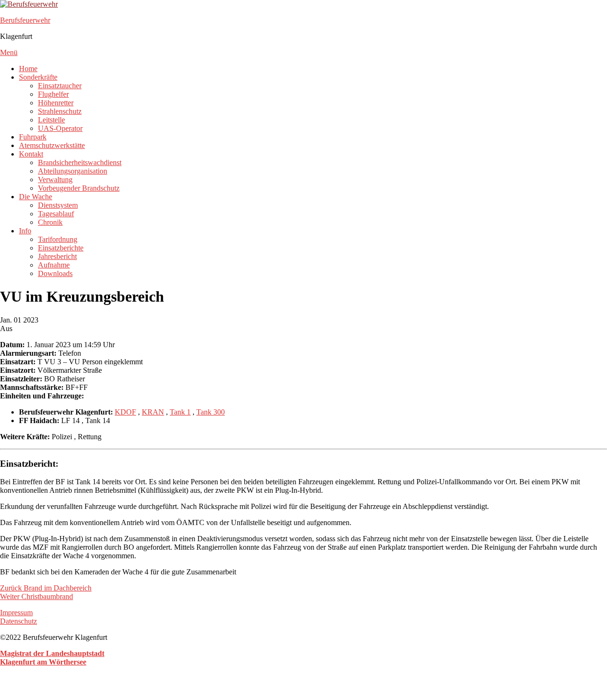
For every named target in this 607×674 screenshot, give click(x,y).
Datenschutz (18, 621)
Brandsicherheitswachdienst (79, 162)
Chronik (50, 222)
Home (28, 69)
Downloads (55, 273)
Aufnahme (54, 265)
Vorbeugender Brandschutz (79, 188)
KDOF (125, 412)
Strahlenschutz (60, 111)
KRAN (153, 412)
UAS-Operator (60, 128)
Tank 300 (210, 412)
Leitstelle (51, 120)
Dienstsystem (58, 205)
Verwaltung (55, 179)
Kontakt (31, 154)
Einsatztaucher (60, 86)
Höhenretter (56, 103)
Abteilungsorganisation (72, 171)
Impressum (16, 613)
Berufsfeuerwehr (25, 20)
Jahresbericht (57, 256)
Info (25, 231)
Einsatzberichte (60, 248)
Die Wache (35, 197)
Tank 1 (180, 412)
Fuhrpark (32, 137)
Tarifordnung (57, 239)
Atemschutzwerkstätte (52, 145)
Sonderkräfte (38, 77)
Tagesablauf (56, 214)
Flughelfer (53, 94)
